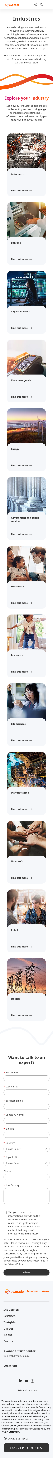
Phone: (7, 1171)
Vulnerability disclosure (17, 1356)
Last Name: (11, 1086)
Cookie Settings (18, 1438)
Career (8, 1329)
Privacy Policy (39, 1243)
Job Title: (9, 1128)
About (8, 1335)
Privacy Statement (28, 1390)
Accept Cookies (27, 1448)
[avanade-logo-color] (12, 4)
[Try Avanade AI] (35, 4)
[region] (26, 1427)
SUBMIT (26, 1272)
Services (9, 1316)
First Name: (11, 1072)
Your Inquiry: (12, 1185)
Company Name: (14, 1114)
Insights (10, 1322)
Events (8, 1341)
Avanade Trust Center (19, 1351)
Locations (11, 1366)
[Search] (41, 4)
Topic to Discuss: (14, 1157)
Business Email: (13, 1100)
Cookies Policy (39, 1428)
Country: (9, 1143)
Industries (11, 1310)
